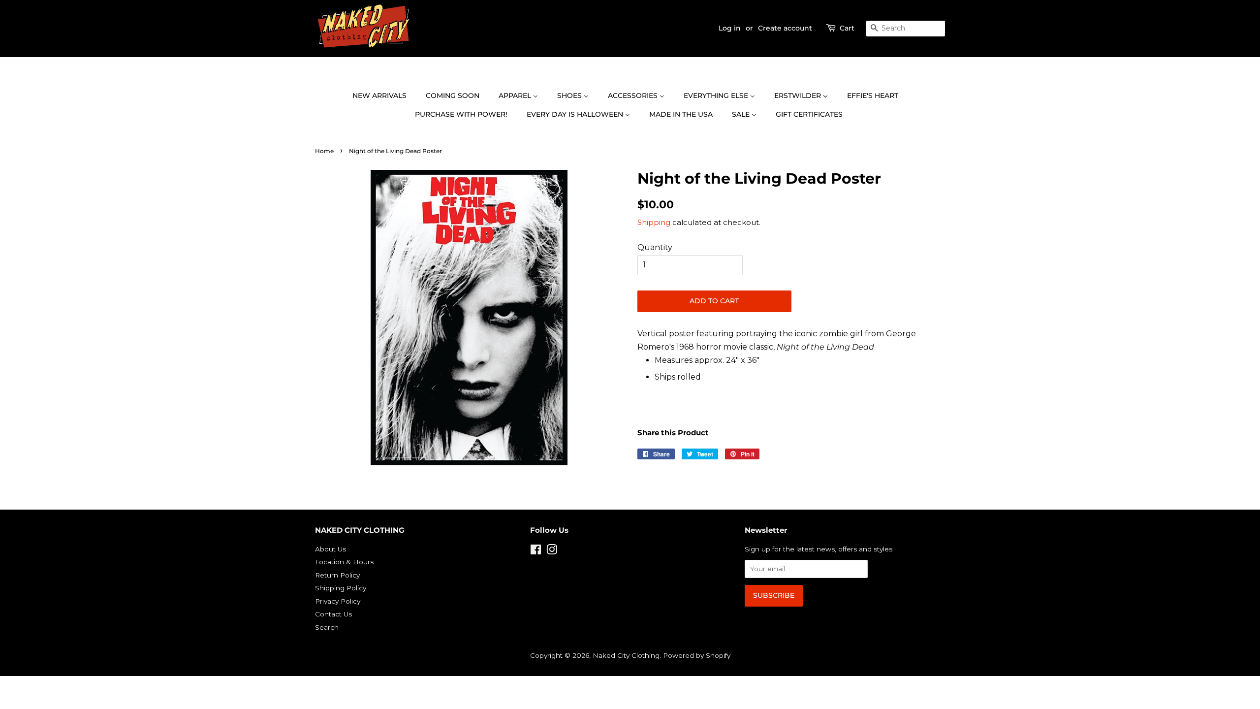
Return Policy (337, 575)
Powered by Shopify (696, 655)
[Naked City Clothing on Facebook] (535, 551)
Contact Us (333, 614)
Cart (847, 28)
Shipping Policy (340, 588)
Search (327, 627)
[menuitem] (384, 96)
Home (324, 151)
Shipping (653, 222)
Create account (785, 28)
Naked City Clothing (626, 655)
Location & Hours (344, 562)
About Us (330, 549)
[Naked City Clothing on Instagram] (551, 551)
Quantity (654, 247)
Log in (730, 28)
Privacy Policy (337, 601)
